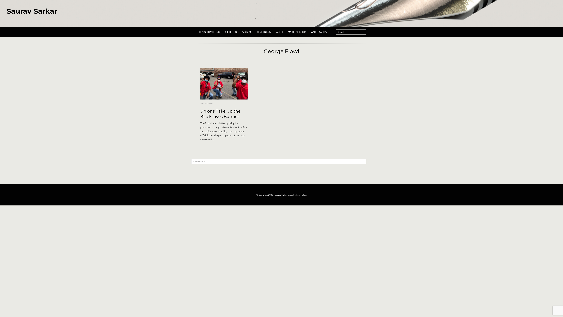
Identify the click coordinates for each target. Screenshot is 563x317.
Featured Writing (209, 32)
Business (246, 32)
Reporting (231, 32)
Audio (279, 32)
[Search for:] (351, 32)
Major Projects (297, 32)
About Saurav (319, 32)
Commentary (263, 32)
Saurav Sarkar (32, 11)
